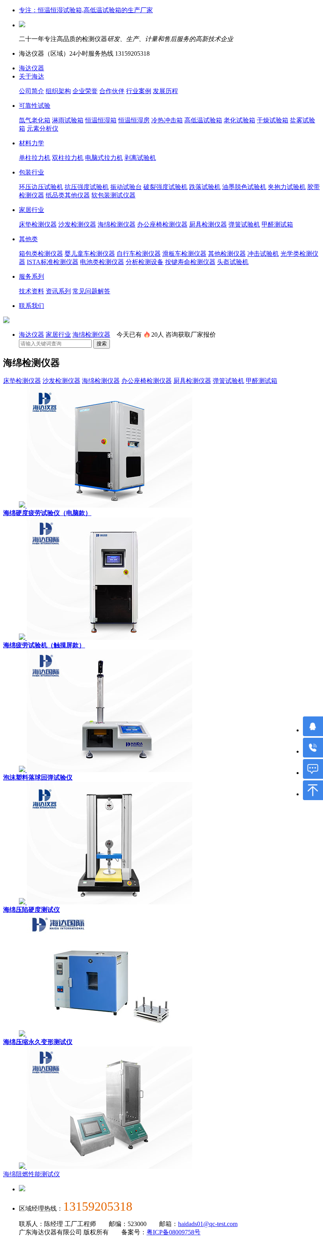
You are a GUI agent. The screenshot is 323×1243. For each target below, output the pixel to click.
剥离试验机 (140, 157)
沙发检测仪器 (77, 224)
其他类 (28, 239)
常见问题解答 (91, 291)
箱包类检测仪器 (41, 253)
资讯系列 (58, 291)
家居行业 (31, 209)
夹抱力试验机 (287, 187)
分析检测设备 (144, 262)
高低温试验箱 (203, 120)
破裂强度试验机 (165, 187)
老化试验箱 (239, 120)
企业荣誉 (85, 91)
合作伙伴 (111, 91)
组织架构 (58, 91)
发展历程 (165, 91)
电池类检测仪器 (102, 262)
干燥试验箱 (272, 120)
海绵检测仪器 (117, 224)
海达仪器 (31, 68)
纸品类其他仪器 (68, 195)
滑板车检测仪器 (184, 253)
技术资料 (31, 291)
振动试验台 (126, 187)
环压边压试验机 (41, 187)
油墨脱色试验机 (244, 187)
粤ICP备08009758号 (173, 1232)
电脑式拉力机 (104, 157)
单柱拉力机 (34, 157)
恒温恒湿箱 (101, 120)
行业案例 (138, 91)
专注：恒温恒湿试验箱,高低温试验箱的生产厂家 (86, 10)
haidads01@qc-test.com (208, 1224)
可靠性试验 (34, 105)
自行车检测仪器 (139, 253)
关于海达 (31, 76)
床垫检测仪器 (38, 224)
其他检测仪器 (227, 253)
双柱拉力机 (68, 157)
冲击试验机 (263, 253)
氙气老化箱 (34, 120)
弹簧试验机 (244, 224)
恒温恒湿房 (134, 120)
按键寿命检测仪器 (190, 262)
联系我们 (31, 305)
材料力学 (31, 143)
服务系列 (31, 276)
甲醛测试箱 (277, 224)
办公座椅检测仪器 (162, 224)
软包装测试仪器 (113, 195)
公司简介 (31, 91)
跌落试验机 (205, 187)
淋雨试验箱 (68, 120)
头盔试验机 (233, 262)
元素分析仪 (42, 128)
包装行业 (31, 172)
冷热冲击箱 (167, 120)
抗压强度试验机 (87, 187)
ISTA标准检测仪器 (52, 262)
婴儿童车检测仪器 (90, 253)
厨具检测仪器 (208, 224)
